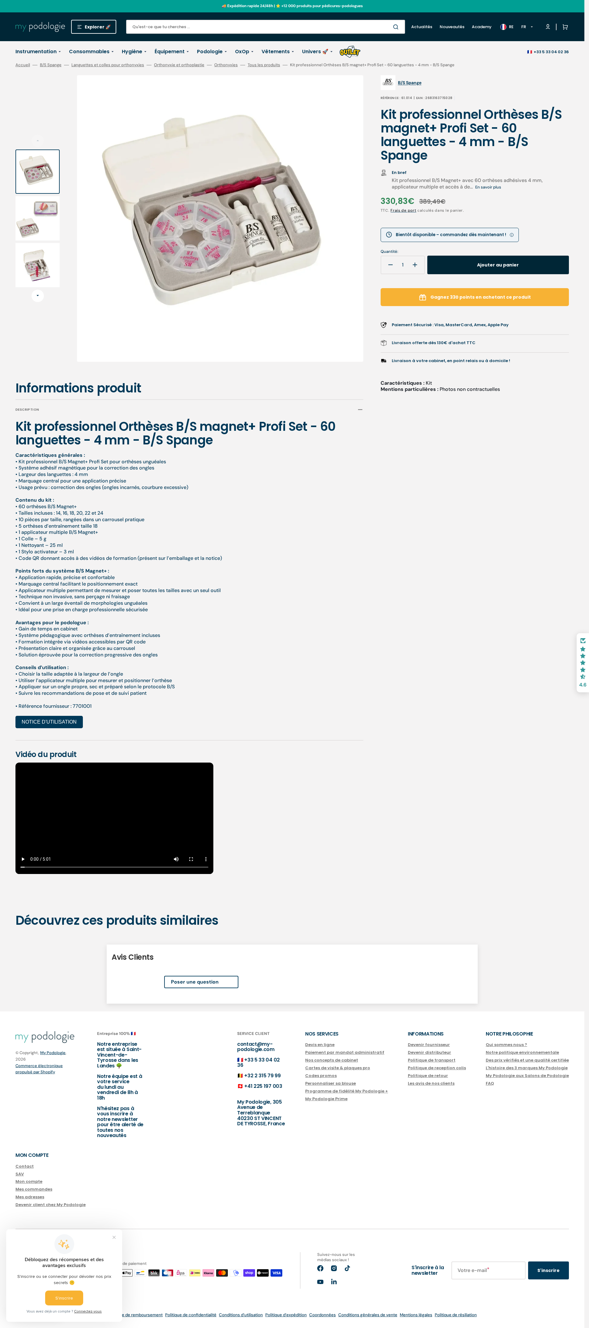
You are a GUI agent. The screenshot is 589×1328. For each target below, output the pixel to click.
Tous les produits (264, 65)
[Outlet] (350, 51)
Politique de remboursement (135, 1314)
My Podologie (53, 1052)
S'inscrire (548, 1270)
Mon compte (28, 1181)
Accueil (22, 65)
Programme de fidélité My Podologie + (346, 1091)
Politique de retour (428, 1076)
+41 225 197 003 (263, 1086)
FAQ (490, 1083)
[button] (564, 27)
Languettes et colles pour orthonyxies (107, 65)
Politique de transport (431, 1060)
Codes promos (321, 1076)
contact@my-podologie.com (256, 1046)
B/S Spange (51, 65)
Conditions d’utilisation (241, 1314)
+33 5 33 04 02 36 (551, 52)
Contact (24, 1166)
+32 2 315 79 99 (262, 1075)
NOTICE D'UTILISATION (49, 722)
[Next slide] (38, 296)
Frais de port (403, 210)
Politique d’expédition (286, 1314)
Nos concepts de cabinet (331, 1060)
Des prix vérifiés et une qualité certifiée (527, 1060)
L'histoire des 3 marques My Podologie (527, 1068)
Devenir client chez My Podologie (50, 1205)
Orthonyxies (226, 65)
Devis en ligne (320, 1045)
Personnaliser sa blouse (330, 1083)
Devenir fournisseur (429, 1045)
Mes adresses (29, 1197)
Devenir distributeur (429, 1052)
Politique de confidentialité (190, 1314)
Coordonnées (322, 1314)
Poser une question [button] (195, 982)
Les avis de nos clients (431, 1083)
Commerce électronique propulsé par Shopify (39, 1069)
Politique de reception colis (437, 1068)
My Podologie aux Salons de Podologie (527, 1076)
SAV (19, 1174)
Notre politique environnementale (522, 1052)
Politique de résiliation (456, 1314)
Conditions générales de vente (367, 1314)
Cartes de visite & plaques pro (337, 1068)
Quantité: (389, 251)
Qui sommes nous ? (506, 1045)
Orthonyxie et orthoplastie (179, 65)
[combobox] (265, 27)
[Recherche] (397, 27)
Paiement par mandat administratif (344, 1052)
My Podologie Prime (326, 1099)
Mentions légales (416, 1314)
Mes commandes (33, 1189)
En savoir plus (488, 187)
